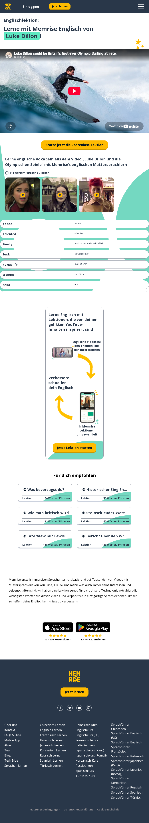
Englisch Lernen (51, 730)
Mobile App (12, 740)
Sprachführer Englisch (126, 742)
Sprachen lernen (15, 766)
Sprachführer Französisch (120, 749)
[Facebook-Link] (60, 708)
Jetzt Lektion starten (74, 447)
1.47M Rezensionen (93, 639)
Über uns (10, 725)
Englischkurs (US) (87, 735)
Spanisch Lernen (51, 761)
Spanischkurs (85, 771)
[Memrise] (8, 6)
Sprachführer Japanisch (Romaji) (127, 772)
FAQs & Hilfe (12, 735)
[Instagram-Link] (89, 708)
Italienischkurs (86, 745)
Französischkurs (87, 740)
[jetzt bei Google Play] (93, 627)
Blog (7, 755)
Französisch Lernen (53, 735)
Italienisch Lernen (52, 740)
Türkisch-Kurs (85, 776)
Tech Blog (11, 761)
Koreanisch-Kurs (87, 761)
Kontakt (9, 730)
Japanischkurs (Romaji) (91, 755)
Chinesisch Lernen (52, 725)
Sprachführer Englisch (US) (126, 735)
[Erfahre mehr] (141, 6)
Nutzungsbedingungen (45, 809)
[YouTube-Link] (79, 708)
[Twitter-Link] (70, 708)
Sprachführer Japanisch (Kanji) (127, 763)
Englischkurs (84, 730)
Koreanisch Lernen (53, 750)
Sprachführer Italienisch (127, 756)
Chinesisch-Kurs (87, 725)
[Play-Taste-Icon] (23, 194)
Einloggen (31, 6)
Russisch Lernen (51, 755)
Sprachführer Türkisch (126, 798)
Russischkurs (85, 766)
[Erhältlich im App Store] (58, 627)
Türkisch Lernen (51, 766)
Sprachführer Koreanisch (120, 780)
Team (8, 750)
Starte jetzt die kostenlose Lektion (74, 145)
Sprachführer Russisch (126, 787)
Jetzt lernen (60, 6)
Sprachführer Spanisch (126, 792)
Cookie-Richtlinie (108, 809)
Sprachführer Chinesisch (120, 727)
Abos (7, 745)
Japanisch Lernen (52, 745)
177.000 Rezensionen (57, 639)
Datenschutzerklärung (79, 809)
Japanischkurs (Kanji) (90, 750)
